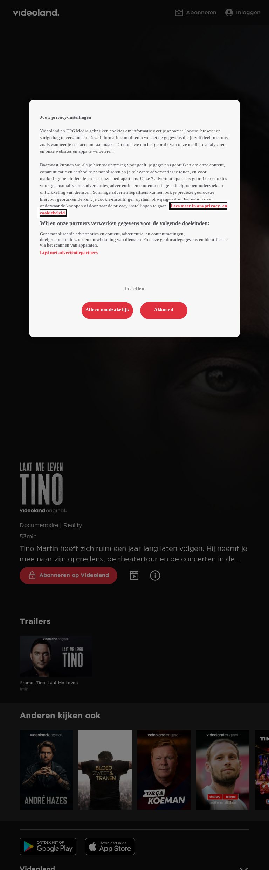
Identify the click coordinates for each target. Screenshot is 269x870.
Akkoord (163, 309)
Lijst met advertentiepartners (69, 252)
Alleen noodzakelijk (107, 309)
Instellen (134, 288)
